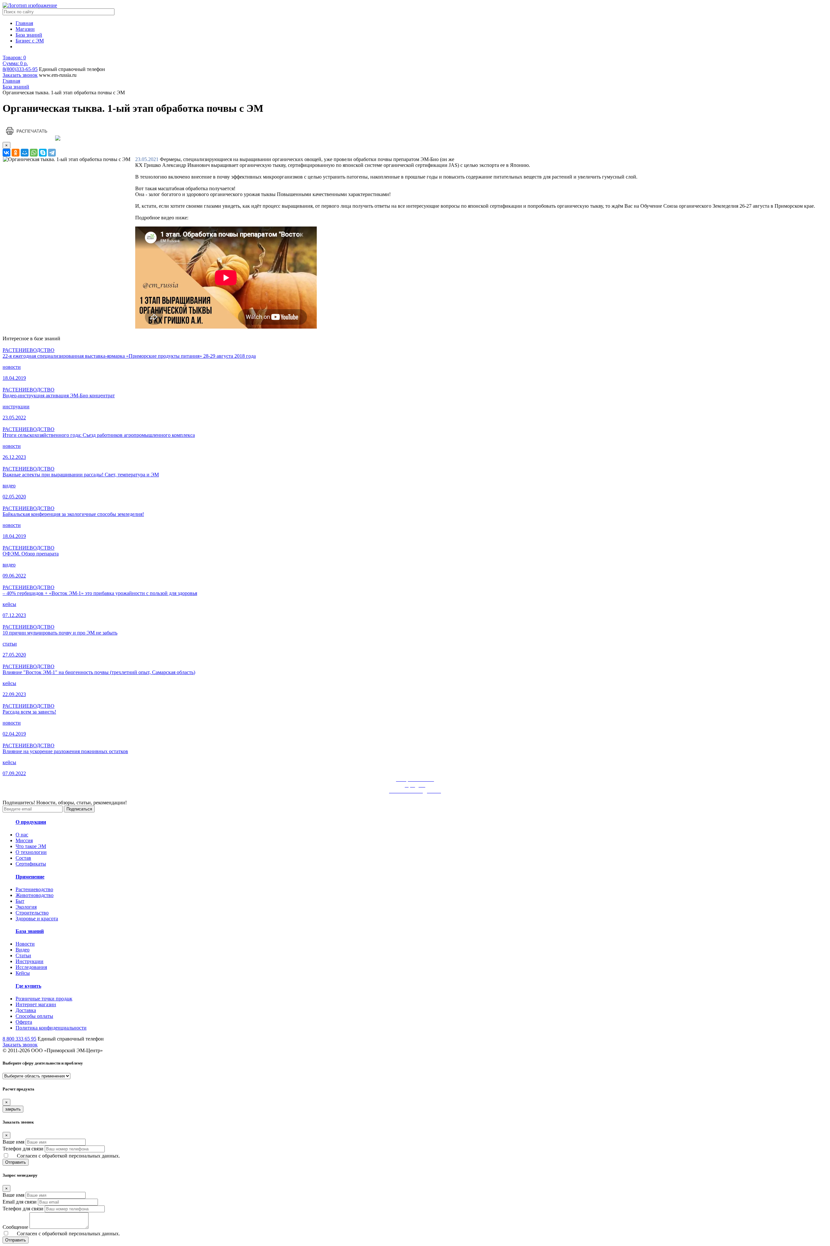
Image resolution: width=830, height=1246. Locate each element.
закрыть (13, 1109)
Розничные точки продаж (44, 998)
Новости (25, 944)
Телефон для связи (23, 1148)
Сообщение (15, 1227)
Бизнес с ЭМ (30, 40)
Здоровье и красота (37, 918)
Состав (23, 858)
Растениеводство (34, 889)
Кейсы (23, 973)
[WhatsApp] (34, 153)
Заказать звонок (20, 75)
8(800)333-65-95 (20, 69)
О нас (22, 834)
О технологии (31, 852)
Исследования (31, 967)
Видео (23, 949)
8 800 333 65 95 (19, 1039)
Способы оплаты (34, 1016)
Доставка (26, 1010)
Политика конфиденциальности (51, 1028)
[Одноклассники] (15, 153)
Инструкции (29, 961)
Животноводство (34, 895)
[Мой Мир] (25, 153)
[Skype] (43, 153)
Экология (26, 907)
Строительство (32, 912)
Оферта (24, 1022)
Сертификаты (31, 864)
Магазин (25, 29)
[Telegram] (52, 153)
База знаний (29, 35)
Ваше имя (13, 1142)
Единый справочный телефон (72, 69)
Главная (24, 23)
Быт (20, 901)
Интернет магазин (36, 1004)
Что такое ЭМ (31, 846)
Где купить (28, 986)
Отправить (15, 1162)
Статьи (23, 955)
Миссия (24, 840)
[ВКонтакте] (6, 153)
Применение (30, 876)
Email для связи (20, 1202)
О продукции (31, 822)
